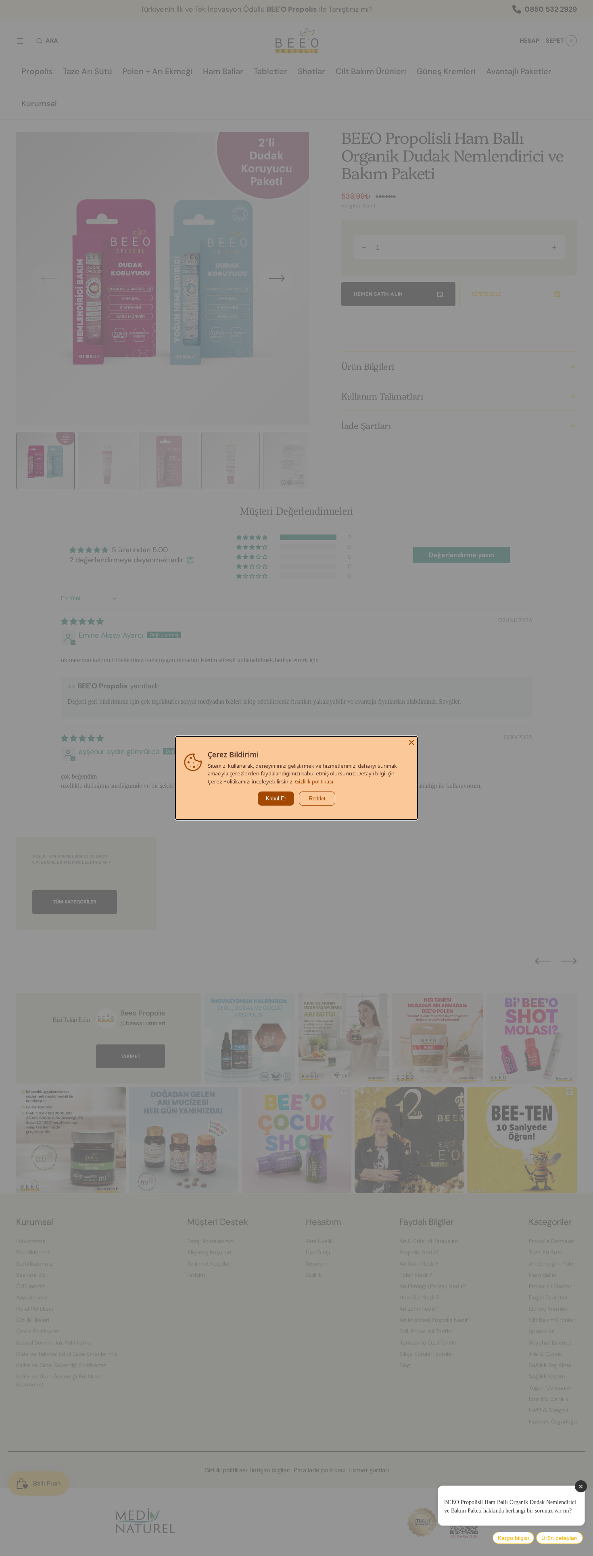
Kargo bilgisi (513, 1538)
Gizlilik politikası (314, 781)
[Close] (411, 742)
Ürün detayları (559, 1538)
